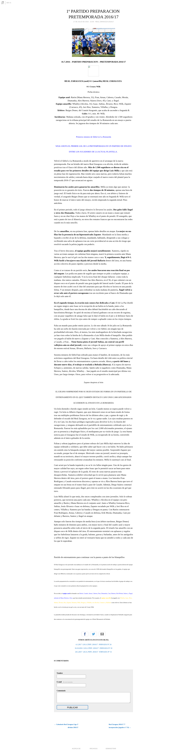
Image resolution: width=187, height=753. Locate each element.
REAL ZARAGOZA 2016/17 (104, 22)
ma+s (9, 3)
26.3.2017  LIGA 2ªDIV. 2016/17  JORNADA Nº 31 (93, 652)
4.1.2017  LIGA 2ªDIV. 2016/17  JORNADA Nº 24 (93, 644)
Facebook (84, 634)
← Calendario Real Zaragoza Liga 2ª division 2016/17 (66, 726)
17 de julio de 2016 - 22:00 (83, 22)
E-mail (65, 682)
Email (102, 634)
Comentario (61, 691)
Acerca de (76, 748)
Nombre (60, 673)
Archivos (93, 748)
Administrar (111, 748)
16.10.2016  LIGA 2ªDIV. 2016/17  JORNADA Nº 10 (93, 648)
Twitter (93, 634)
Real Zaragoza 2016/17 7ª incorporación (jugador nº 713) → (120, 726)
